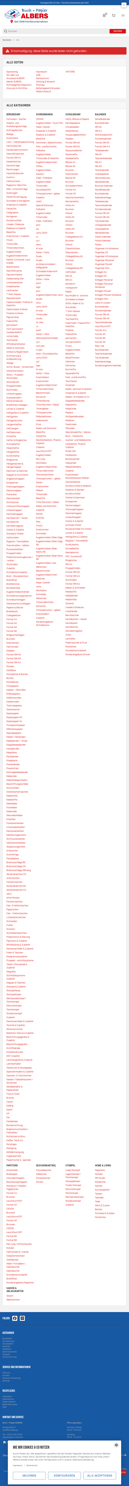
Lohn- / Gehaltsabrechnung (20, 141)
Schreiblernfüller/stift (47, 271)
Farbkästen (71, 454)
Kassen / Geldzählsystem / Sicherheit (19, 1081)
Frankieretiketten (15, 823)
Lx (37, 236)
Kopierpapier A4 (14, 721)
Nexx (38, 244)
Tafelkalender (102, 150)
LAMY (39, 201)
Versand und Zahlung (11, 1378)
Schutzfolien (12, 787)
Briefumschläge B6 (15, 862)
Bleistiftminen (43, 392)
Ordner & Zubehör (15, 529)
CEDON (39, 118)
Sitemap (6, 1380)
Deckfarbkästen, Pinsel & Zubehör (48, 441)
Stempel (6, 1354)
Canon (9, 1101)
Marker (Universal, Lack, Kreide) (18, 261)
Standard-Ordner (15, 533)
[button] (123, 5)
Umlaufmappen (14, 393)
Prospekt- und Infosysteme (20, 960)
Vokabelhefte (72, 158)
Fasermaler (71, 424)
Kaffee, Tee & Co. (14, 1140)
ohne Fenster (13, 877)
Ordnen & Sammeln (75, 497)
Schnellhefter (13, 443)
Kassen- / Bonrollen (16, 689)
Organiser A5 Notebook (106, 256)
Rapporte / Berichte (16, 185)
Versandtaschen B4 (16, 885)
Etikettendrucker (14, 1051)
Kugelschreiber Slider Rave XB (49, 557)
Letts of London (102, 302)
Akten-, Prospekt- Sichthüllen (15, 376)
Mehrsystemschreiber (47, 337)
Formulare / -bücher (16, 118)
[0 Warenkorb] (113, 15)
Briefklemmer (13, 583)
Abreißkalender (102, 118)
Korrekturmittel (13, 220)
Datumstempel (13, 1005)
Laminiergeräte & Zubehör (19, 1059)
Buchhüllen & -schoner (76, 295)
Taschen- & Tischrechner (18, 1075)
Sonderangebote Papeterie (20, 1282)
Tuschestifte (71, 318)
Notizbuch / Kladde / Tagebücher (16, 1187)
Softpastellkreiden (74, 416)
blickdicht (70, 283)
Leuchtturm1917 (44, 451)
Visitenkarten (13, 709)
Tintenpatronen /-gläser (48, 193)
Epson (9, 1109)
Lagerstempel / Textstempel (73, 1175)
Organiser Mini (102, 267)
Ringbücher (12, 459)
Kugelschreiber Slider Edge (49, 537)
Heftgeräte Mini (14, 420)
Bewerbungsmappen (16, 1181)
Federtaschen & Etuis (76, 642)
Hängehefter (12, 451)
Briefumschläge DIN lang (18, 870)
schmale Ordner (73, 524)
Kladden (10, 650)
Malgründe (70, 408)
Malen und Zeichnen (46, 428)
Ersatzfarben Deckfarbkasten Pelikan (77, 476)
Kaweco (40, 173)
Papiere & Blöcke (14, 607)
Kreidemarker (13, 286)
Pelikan (39, 490)
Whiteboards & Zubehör (18, 944)
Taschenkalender (103, 158)
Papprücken (12, 909)
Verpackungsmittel (15, 846)
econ (38, 283)
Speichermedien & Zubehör (20, 1071)
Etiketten (11, 819)
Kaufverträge (13, 165)
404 (17, 40)
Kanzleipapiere (72, 122)
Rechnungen (12, 169)
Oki (8, 1117)
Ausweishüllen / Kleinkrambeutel (14, 399)
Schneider (41, 533)
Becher (98, 1209)
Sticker (39, 1181)
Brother (10, 1097)
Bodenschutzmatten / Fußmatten (17, 1131)
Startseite (7, 40)
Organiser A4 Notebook (106, 248)
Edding (9, 1105)
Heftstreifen (12, 537)
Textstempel (12, 1009)
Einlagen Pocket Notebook (108, 294)
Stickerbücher (43, 1177)
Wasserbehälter (73, 466)
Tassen (98, 1193)
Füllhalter (40, 150)
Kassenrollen (12, 701)
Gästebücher (13, 1270)
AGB (4, 1407)
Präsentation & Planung (18, 936)
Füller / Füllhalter (44, 177)
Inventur (10, 177)
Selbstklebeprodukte (16, 779)
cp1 (37, 361)
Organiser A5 (101, 252)
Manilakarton (72, 552)
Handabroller (12, 748)
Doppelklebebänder (16, 744)
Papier (68, 291)
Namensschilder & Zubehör (20, 948)
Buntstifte (70, 369)
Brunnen (10, 638)
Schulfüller (70, 307)
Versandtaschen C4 (16, 889)
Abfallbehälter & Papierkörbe (14, 1088)
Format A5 (11, 623)
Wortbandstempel (74, 1196)
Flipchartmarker (14, 274)
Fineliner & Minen (14, 313)
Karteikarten (12, 521)
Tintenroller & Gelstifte (47, 158)
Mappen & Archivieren (17, 474)
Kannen (99, 1185)
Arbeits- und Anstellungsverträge (16, 124)
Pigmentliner (12, 317)
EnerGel (40, 517)
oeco (8, 893)
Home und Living (10, 1357)
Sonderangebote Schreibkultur (44, 623)
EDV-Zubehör (13, 1055)
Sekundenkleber (14, 815)
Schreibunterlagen (15, 599)
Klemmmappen (13, 490)
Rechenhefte (72, 201)
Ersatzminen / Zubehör (17, 235)
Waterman (41, 566)
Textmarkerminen (45, 474)
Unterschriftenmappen (18, 506)
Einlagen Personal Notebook (104, 285)
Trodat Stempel (73, 1185)
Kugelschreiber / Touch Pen (49, 122)
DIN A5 (68, 275)
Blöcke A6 (70, 177)
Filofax (39, 166)
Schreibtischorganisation (19, 595)
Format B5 (11, 630)
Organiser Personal (104, 260)
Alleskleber (11, 803)
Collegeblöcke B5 (74, 267)
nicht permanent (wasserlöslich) (14, 330)
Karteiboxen (71, 622)
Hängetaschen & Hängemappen (14, 465)
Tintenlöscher (43, 400)
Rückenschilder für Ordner (78, 528)
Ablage (9, 362)
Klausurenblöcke (73, 150)
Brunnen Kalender (104, 185)
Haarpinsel (70, 462)
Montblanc (41, 462)
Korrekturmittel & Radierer (78, 485)
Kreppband (11, 760)
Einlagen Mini (101, 298)
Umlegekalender (103, 224)
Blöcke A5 (70, 166)
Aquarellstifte (72, 373)
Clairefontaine (72, 248)
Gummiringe (12, 854)
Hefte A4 (70, 205)
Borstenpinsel (72, 458)
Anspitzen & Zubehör (75, 392)
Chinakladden (72, 126)
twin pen (40, 345)
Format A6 (11, 627)
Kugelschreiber (13, 251)
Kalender (6, 1346)
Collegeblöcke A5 (74, 256)
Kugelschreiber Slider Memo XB (46, 550)
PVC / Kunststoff (73, 556)
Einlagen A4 (101, 271)
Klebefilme (11, 752)
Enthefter (11, 436)
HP (7, 1113)
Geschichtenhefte (74, 197)
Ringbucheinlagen (15, 634)
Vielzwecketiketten (15, 842)
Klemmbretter (13, 498)
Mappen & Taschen (15, 982)
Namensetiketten (15, 830)
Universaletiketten (15, 827)
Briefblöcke (12, 611)
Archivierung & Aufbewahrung (13, 357)
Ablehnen (29, 1475)
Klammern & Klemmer (17, 470)
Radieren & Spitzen (74, 489)
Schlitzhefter (13, 455)
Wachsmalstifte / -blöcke (78, 432)
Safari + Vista (42, 252)
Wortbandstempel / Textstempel (16, 1000)
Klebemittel (12, 795)
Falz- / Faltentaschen (17, 913)
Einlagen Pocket (103, 290)
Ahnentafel (12, 1170)
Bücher (10, 677)
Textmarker (12, 339)
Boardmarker (13, 266)
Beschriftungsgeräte (16, 1044)
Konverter (41, 396)
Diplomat (40, 578)
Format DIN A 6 (102, 146)
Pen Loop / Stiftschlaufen (19, 1243)
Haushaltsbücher (15, 173)
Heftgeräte (12, 416)
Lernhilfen (70, 638)
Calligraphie (12, 212)
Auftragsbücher (14, 130)
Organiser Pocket (103, 264)
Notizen (10, 666)
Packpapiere (12, 858)
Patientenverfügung (16, 196)
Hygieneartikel (13, 1155)
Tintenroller (12, 243)
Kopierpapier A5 (14, 717)
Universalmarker (14, 282)
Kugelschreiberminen (17, 255)
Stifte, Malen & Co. (74, 303)
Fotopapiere (12, 685)
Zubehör (10, 568)
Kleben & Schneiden (75, 587)
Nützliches (70, 646)
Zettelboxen (12, 1259)
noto (38, 302)
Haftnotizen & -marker (17, 1251)
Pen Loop (40, 458)
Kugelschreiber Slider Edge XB (49, 543)
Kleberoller (11, 776)
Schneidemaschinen (16, 932)
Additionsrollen (13, 697)
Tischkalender (102, 169)
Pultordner (11, 494)
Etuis (38, 424)
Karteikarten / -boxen (17, 517)
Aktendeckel (12, 381)
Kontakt (6, 1375)
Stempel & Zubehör (16, 986)
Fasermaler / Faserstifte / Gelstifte (78, 324)
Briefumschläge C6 (16, 866)
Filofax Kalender (103, 240)
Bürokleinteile (13, 587)
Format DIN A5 (13, 658)
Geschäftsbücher (15, 153)
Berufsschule (72, 615)
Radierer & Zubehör (16, 228)
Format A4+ (101, 330)
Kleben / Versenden (15, 736)
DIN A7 (98, 162)
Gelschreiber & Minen (17, 309)
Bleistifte (11, 232)
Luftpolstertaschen (16, 917)
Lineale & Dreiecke (74, 607)
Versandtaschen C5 (16, 874)
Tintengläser (42, 408)
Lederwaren (42, 420)
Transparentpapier (15, 725)
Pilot (38, 521)
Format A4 (11, 619)
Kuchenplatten (102, 1189)
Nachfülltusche (14, 270)
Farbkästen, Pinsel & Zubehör (75, 445)
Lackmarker (12, 290)
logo (38, 286)
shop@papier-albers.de (13, 1437)
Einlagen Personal (104, 279)
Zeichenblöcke (72, 481)
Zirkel (68, 634)
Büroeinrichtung (14, 1125)
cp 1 (38, 240)
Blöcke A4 (70, 162)
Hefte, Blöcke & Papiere (77, 118)
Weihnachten (13, 1299)
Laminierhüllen (13, 1063)
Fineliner (69, 330)
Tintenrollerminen (15, 247)
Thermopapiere (14, 705)
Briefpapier (11, 1173)
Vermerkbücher (102, 177)
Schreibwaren (8, 1341)
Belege (9, 134)
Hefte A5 (69, 217)
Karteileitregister (14, 525)
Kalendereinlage (103, 197)
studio (39, 260)
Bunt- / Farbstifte (74, 435)
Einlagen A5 (101, 275)
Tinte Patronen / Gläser (47, 404)
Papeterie (100, 1170)
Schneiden (11, 921)
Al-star (39, 248)
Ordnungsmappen (15, 486)
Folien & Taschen (14, 952)
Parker (39, 482)
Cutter (9, 925)
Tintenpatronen (44, 412)
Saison (9, 1295)
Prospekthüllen (13, 385)
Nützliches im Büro (15, 1136)
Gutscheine (12, 137)
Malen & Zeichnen (15, 347)
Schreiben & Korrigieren (18, 200)
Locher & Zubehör (15, 408)
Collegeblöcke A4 (74, 236)
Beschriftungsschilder (17, 783)
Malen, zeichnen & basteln (78, 388)
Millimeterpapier (14, 728)
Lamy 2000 (41, 232)
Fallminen (70, 361)
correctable (12, 336)
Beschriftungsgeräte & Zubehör (17, 1038)
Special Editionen (44, 205)
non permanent (73, 341)
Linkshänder (71, 611)
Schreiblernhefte (73, 185)
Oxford (68, 213)
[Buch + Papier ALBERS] (26, 15)
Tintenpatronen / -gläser (48, 478)
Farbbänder (12, 1121)
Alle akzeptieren (99, 1475)
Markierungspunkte (16, 834)
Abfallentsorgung (15, 1151)
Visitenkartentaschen (17, 791)
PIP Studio (100, 1177)
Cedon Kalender (103, 236)
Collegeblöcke (13, 615)
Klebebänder (71, 595)
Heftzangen (12, 428)
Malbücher (41, 1173)
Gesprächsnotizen (15, 1255)
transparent (71, 287)
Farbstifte (11, 208)
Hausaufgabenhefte (75, 134)
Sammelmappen (14, 513)
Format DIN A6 (13, 654)
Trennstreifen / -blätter (17, 545)
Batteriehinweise (10, 1404)
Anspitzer (70, 384)
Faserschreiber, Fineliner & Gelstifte (19, 304)
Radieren (69, 420)
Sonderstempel (14, 1013)
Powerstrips (12, 768)
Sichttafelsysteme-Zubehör (16, 977)
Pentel (39, 513)
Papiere (69, 412)
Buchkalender (102, 122)
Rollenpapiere (13, 693)
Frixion (9, 239)
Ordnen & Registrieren (17, 351)
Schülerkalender (103, 138)
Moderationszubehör (16, 956)
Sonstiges (11, 1144)
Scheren (10, 928)
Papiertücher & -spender (18, 1159)
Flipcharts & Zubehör (16, 940)
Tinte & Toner (13, 1093)
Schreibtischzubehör (16, 572)
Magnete (11, 971)
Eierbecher (100, 1181)
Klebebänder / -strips (16, 740)
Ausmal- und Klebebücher (78, 439)
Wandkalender (102, 181)
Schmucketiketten (15, 838)
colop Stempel (72, 1170)
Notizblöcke (12, 681)
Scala (39, 256)
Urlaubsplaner (102, 173)
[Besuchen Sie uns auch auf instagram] (22, 1318)
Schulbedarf (8, 1343)
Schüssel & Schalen (105, 1213)
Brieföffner (11, 579)
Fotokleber (11, 807)
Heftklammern (13, 432)
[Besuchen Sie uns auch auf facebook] (14, 1318)
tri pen (39, 349)
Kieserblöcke (71, 130)
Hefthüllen (70, 271)
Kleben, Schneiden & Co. (77, 396)
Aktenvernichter (14, 1029)
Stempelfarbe (13, 990)
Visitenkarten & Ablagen (18, 603)
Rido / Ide (99, 345)
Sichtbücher (12, 502)
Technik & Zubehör (15, 1025)
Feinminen (70, 365)
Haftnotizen (12, 646)
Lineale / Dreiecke (15, 224)
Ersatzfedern (42, 377)
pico (38, 290)
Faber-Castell (43, 126)
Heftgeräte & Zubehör (17, 412)
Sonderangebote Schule (77, 654)
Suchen (117, 31)
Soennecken (12, 642)
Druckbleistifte (43, 189)
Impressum (7, 1396)
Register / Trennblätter (17, 541)
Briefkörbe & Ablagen (16, 404)
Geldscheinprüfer (15, 278)
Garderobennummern (17, 149)
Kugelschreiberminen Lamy (49, 294)
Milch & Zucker (102, 1205)
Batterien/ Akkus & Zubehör (20, 1032)
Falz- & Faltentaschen (17, 905)
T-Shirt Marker (13, 294)
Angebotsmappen (15, 478)
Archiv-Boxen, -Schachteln (20, 366)
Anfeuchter (12, 850)
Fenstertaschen (14, 881)
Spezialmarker (13, 298)
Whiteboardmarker (15, 343)
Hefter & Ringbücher (16, 440)
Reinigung (11, 1148)
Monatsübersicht (103, 134)
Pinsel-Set (70, 451)
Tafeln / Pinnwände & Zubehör (16, 966)
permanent (12, 324)
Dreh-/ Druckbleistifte (47, 353)
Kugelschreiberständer (17, 591)
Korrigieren (11, 216)
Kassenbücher (13, 161)
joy (37, 228)
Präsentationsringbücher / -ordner (19, 559)
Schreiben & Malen (74, 299)
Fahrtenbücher (13, 145)
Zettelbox (11, 670)
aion (38, 224)
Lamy (38, 586)
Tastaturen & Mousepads (19, 1067)
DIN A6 (98, 166)
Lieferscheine (13, 181)
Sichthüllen (12, 389)
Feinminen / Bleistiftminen (49, 142)
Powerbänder (13, 764)
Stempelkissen (13, 994)
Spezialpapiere (13, 732)
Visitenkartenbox (14, 370)
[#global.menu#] (123, 15)
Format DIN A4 (13, 157)
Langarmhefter (14, 424)
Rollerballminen (43, 416)
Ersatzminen (42, 381)
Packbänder (12, 756)
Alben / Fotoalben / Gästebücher (15, 1265)
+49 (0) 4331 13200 (14, 1434)
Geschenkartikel (10, 1351)
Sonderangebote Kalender (108, 365)
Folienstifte (12, 321)
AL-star (39, 322)
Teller (97, 1201)
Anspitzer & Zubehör (16, 204)
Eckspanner (12, 482)
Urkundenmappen (15, 1177)
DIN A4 (68, 279)
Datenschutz (8, 1399)
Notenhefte (71, 154)
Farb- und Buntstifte (46, 146)
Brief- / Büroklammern (17, 576)
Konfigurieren (64, 1475)
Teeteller (99, 1197)
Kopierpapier (12, 713)
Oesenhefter (12, 447)
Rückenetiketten (14, 549)
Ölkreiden (70, 428)
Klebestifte (11, 799)
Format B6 (11, 1239)
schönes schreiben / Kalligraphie (46, 266)
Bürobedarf (7, 1338)
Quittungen (12, 192)
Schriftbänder (13, 1048)
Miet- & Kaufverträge (17, 188)
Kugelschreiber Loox (46, 562)
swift (38, 330)
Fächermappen (73, 505)
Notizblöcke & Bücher (17, 674)
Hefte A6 (70, 228)
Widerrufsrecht (9, 1401)
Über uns (6, 1372)
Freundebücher (43, 1170)
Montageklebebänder (17, 772)
